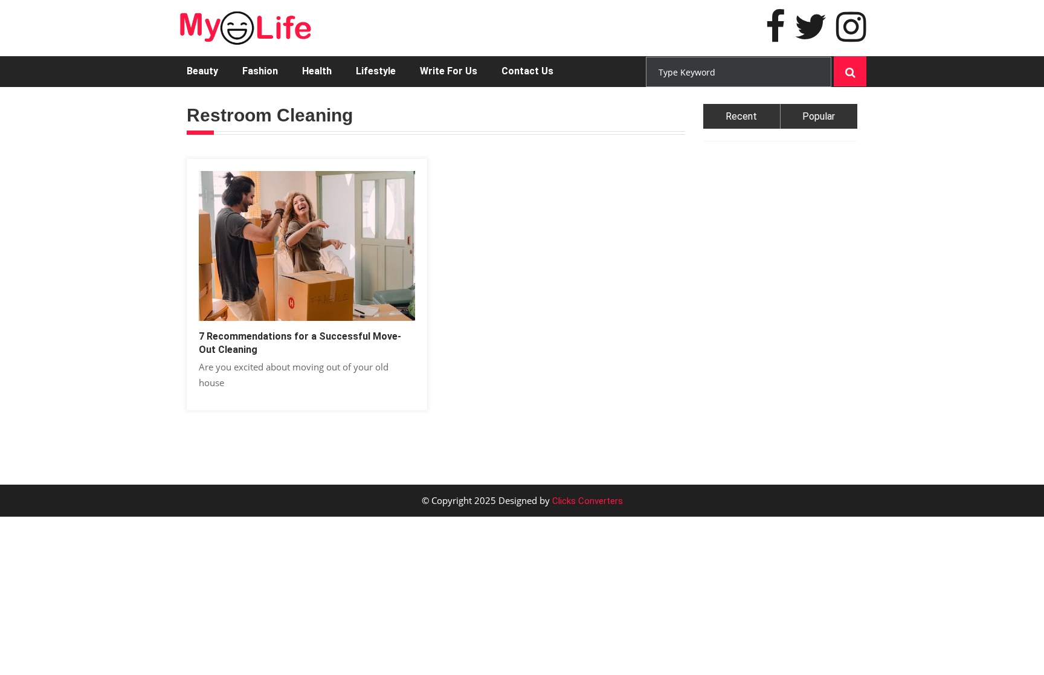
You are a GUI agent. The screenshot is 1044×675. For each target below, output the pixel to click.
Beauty (202, 71)
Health (317, 71)
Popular (818, 116)
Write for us (448, 71)
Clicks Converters (586, 501)
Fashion (260, 71)
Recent (741, 116)
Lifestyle (376, 71)
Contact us (527, 71)
